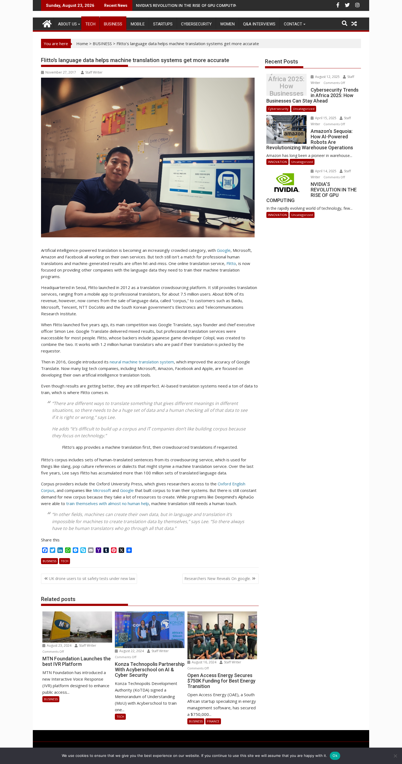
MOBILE (138, 24)
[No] (395, 756)
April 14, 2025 (325, 171)
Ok (335, 755)
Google (224, 250)
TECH (90, 24)
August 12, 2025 (327, 76)
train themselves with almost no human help (107, 503)
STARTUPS (163, 24)
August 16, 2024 (204, 662)
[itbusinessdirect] (46, 23)
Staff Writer (94, 72)
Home (82, 43)
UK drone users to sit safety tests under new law (92, 578)
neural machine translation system (142, 361)
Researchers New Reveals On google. (217, 578)
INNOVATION (277, 162)
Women (227, 24)
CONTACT (293, 24)
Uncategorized (303, 109)
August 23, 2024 (59, 645)
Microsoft (102, 490)
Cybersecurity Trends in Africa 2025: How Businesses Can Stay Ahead (286, 86)
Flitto (231, 263)
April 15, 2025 (325, 118)
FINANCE (213, 721)
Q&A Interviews (259, 24)
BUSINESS (113, 24)
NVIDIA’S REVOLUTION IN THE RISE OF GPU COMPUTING (188, 5)
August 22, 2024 (131, 651)
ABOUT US (67, 24)
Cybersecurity (196, 24)
